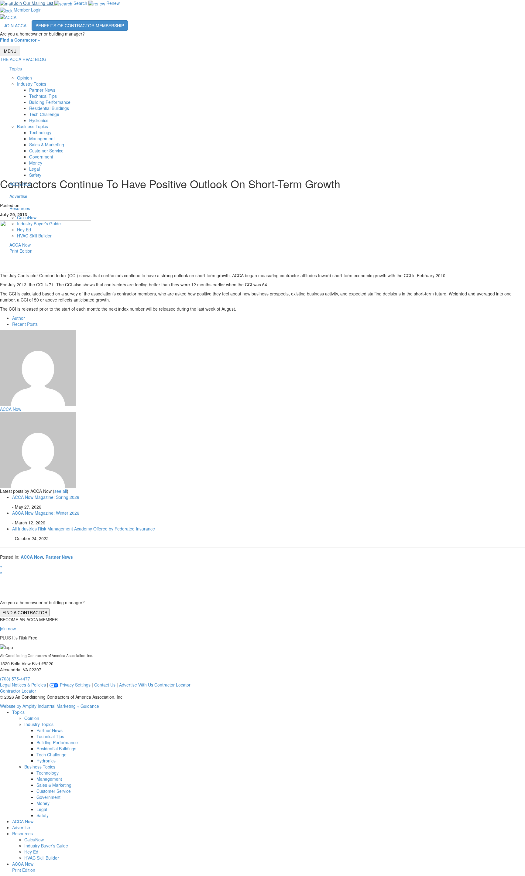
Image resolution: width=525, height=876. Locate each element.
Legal (34, 169)
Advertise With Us (136, 685)
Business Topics (32, 126)
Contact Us (104, 685)
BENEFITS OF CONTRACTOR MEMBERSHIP (80, 25)
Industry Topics (31, 84)
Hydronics (38, 120)
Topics (15, 69)
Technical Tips (43, 96)
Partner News (42, 90)
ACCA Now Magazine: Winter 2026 (45, 513)
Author (18, 318)
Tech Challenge (44, 114)
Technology (40, 132)
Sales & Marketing (46, 144)
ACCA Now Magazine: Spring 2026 (45, 497)
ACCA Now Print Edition (21, 248)
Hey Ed (24, 230)
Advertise (18, 196)
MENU (10, 51)
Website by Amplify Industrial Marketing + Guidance (49, 706)
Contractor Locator (172, 685)
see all (60, 491)
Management (42, 138)
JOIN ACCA (15, 25)
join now (8, 628)
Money (35, 163)
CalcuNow (26, 217)
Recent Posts (25, 324)
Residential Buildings (49, 108)
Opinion (24, 78)
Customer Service (46, 151)
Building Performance (49, 102)
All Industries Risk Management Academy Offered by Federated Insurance (83, 529)
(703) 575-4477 (15, 679)
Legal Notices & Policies (23, 685)
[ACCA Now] (38, 367)
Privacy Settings (75, 685)
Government (41, 157)
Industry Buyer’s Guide (39, 223)
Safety (35, 175)
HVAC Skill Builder (34, 236)
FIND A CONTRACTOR (24, 612)
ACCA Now (20, 184)
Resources (19, 208)
